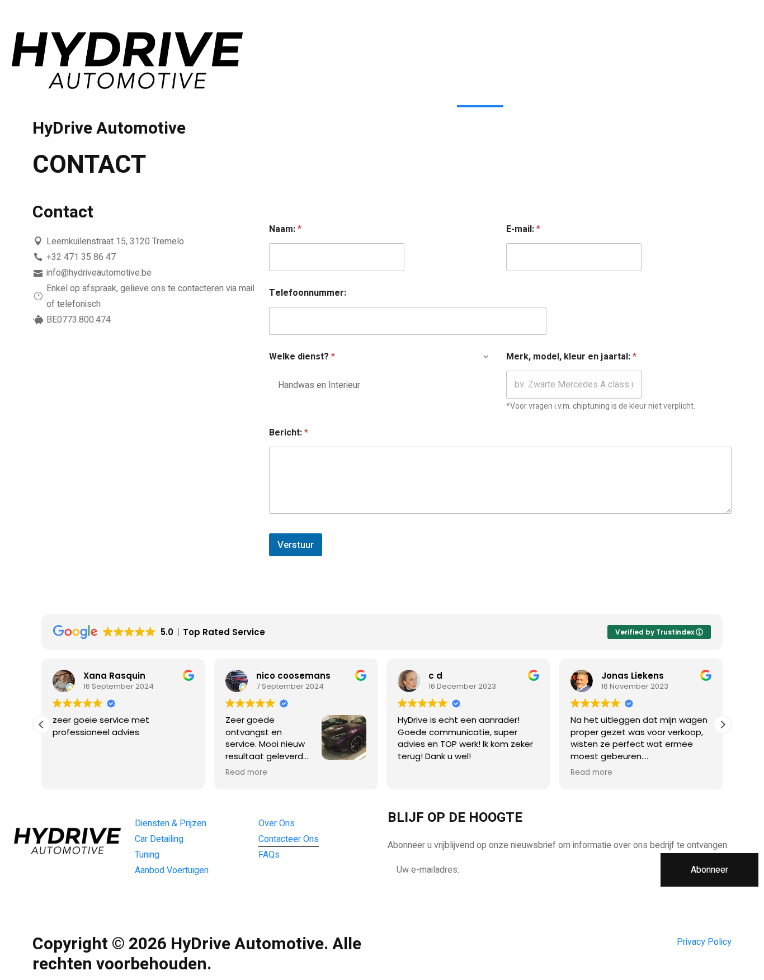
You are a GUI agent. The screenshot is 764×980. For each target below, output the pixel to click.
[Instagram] (205, 903)
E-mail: (523, 229)
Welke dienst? (302, 357)
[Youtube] (177, 903)
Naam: (285, 229)
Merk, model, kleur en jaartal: (571, 357)
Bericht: (288, 433)
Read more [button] (85, 773)
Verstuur (295, 545)
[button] (722, 724)
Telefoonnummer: (307, 293)
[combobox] (381, 385)
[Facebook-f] (149, 903)
